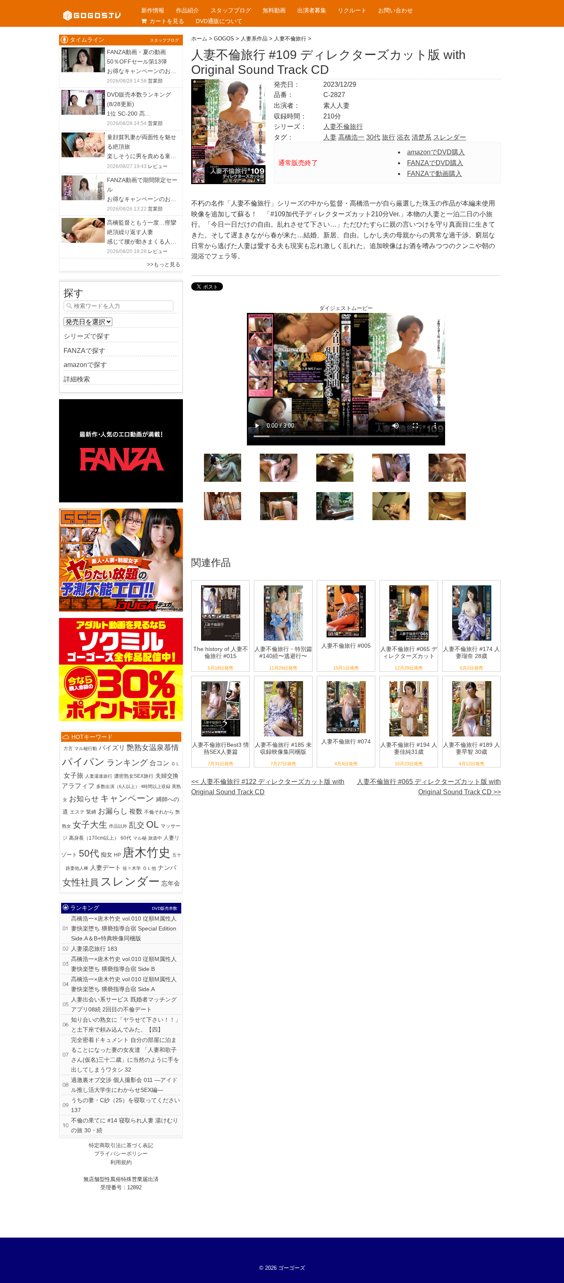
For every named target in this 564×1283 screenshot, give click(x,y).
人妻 (330, 137)
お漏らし (113, 811)
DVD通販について (219, 21)
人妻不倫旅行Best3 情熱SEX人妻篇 (220, 748)
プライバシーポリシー (121, 1153)
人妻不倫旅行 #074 (346, 741)
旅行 (388, 137)
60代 (126, 838)
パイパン (83, 761)
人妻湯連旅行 (98, 776)
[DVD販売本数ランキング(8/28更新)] (83, 95)
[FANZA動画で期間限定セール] (83, 180)
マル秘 (140, 838)
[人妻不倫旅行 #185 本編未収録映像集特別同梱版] (283, 681)
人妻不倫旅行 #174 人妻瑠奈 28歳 (471, 652)
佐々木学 (132, 868)
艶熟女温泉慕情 (153, 747)
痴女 (106, 854)
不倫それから (159, 812)
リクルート (352, 10)
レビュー (158, 166)
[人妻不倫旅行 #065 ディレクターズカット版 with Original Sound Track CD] (409, 585)
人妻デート (105, 867)
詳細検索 (77, 379)
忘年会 (170, 883)
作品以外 (118, 826)
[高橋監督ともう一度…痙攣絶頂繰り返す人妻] (83, 223)
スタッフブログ (231, 10)
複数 (135, 811)
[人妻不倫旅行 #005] (346, 585)
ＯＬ (175, 763)
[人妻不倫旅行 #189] (471, 681)
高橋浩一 (351, 137)
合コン (159, 763)
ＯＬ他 (149, 868)
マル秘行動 (85, 748)
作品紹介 (187, 10)
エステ (77, 812)
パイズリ (112, 747)
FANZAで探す (84, 350)
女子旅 (73, 775)
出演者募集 (311, 10)
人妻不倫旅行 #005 (346, 645)
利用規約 (121, 1162)
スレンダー (449, 137)
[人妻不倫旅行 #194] (409, 681)
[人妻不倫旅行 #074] (346, 681)
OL (152, 824)
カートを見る (166, 21)
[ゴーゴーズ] (92, 8)
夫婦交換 (166, 776)
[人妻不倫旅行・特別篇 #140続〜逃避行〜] (283, 585)
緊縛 (91, 812)
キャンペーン (127, 798)
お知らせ (84, 799)
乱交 (137, 825)
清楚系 (421, 137)
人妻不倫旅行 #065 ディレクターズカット (408, 652)
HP (117, 855)
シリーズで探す (87, 336)
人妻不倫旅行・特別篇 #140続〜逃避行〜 (283, 652)
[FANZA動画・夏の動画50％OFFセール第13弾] (83, 52)
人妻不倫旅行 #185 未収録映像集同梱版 (283, 748)
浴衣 (403, 137)
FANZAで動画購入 (434, 173)
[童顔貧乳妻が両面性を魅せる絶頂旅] (83, 137)
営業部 (155, 80)
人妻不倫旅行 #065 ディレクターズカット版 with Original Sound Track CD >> (429, 787)
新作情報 (152, 10)
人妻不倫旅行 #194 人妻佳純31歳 (408, 748)
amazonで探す (85, 364)
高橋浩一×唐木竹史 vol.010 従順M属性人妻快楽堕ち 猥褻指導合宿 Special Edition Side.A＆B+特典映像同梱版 (124, 928)
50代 (89, 853)
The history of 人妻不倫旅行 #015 (220, 652)
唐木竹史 (147, 852)
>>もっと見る (163, 264)
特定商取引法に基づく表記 (121, 1145)
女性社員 (80, 882)
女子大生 (90, 825)
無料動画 (274, 10)
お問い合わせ (395, 10)
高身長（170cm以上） (94, 838)
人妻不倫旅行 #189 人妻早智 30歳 (471, 748)
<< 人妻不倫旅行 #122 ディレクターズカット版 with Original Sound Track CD (267, 787)
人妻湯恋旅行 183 (94, 948)
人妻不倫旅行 (343, 126)
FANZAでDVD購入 (435, 162)
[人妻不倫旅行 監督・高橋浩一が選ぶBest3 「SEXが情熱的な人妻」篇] (220, 681)
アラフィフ (78, 785)
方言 (68, 748)
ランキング (127, 762)
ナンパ (167, 867)
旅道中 (155, 838)
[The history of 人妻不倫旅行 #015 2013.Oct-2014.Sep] (220, 585)
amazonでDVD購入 (436, 152)
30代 (373, 137)
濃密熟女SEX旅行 (134, 776)
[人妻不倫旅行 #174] (471, 585)
